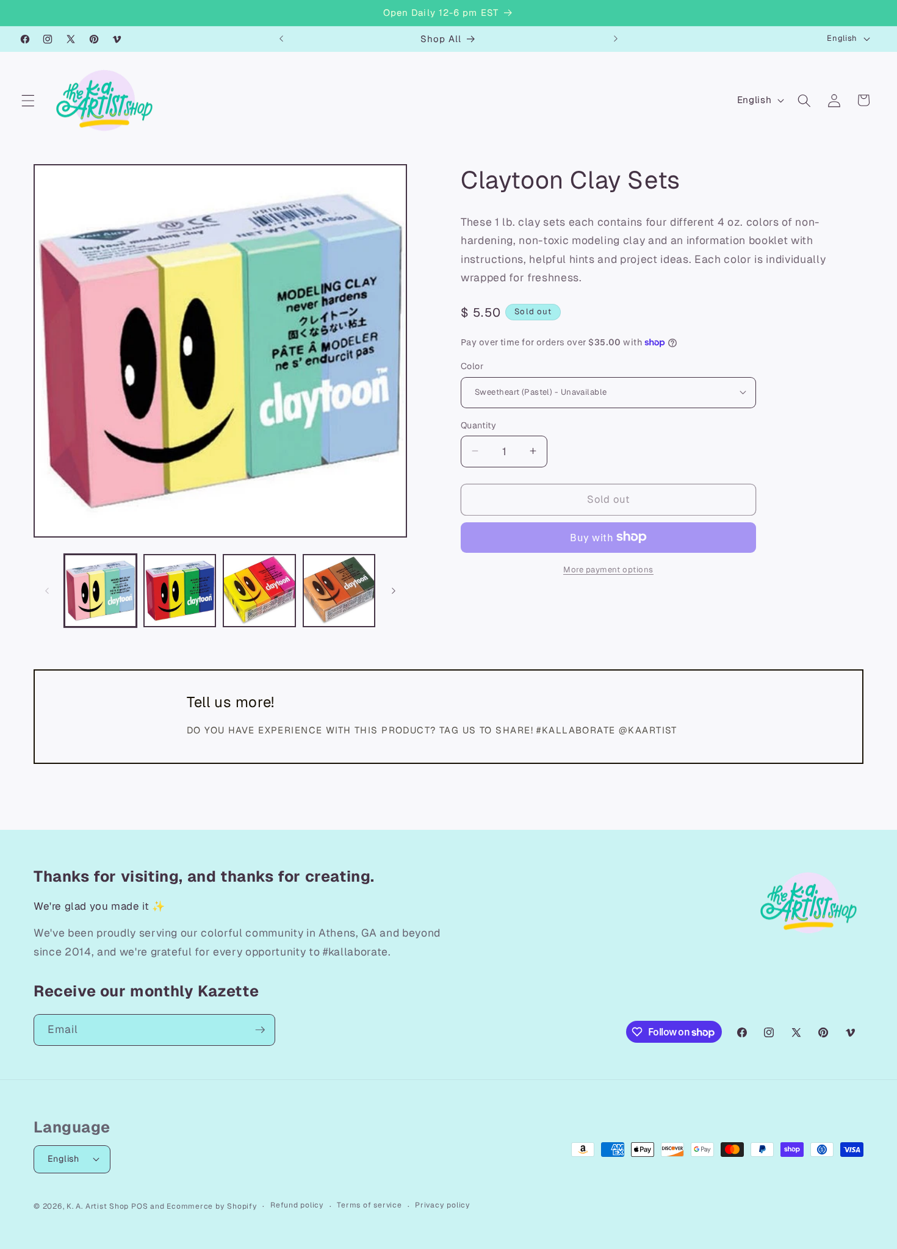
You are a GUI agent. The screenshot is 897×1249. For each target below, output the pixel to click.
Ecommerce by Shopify (212, 1206)
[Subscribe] (260, 1030)
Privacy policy (442, 1205)
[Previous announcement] (281, 39)
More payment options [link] (608, 569)
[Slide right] (393, 590)
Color (472, 365)
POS (139, 1206)
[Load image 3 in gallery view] (259, 590)
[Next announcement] (615, 39)
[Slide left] (47, 590)
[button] (28, 100)
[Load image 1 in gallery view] (100, 590)
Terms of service (369, 1205)
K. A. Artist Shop (98, 1206)
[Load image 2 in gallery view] (179, 590)
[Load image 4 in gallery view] (339, 590)
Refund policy (297, 1205)
